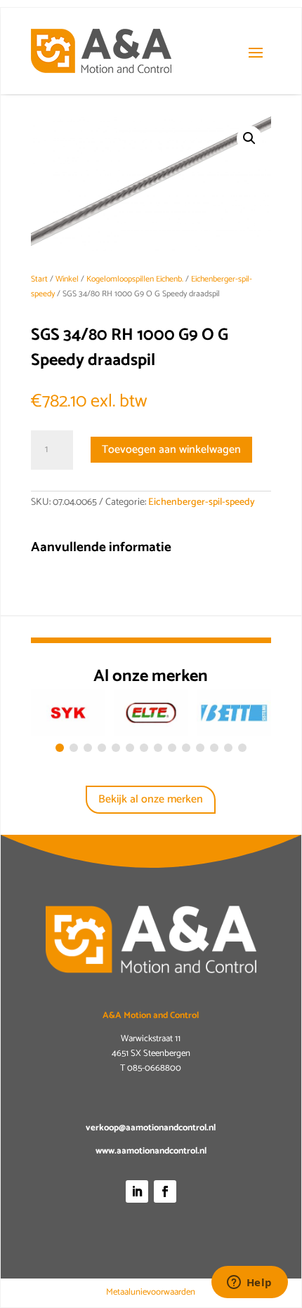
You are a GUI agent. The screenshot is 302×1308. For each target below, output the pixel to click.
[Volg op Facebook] (165, 1191)
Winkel (67, 279)
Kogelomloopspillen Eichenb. (134, 279)
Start (39, 279)
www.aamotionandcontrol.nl (151, 1151)
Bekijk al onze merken (150, 799)
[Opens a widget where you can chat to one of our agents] (249, 1283)
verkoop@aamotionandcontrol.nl (151, 1128)
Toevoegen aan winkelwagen (171, 449)
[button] (249, 138)
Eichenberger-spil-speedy (201, 502)
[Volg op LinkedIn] (137, 1191)
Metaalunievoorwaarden (150, 1292)
